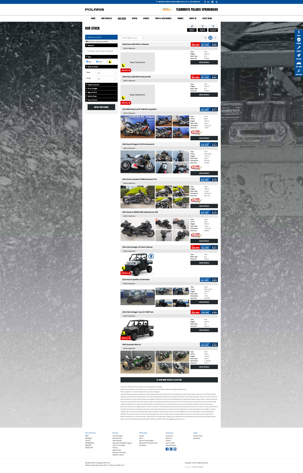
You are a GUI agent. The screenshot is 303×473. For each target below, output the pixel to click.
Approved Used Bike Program (122, 443)
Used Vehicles (117, 440)
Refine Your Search (93, 37)
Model (88, 78)
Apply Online (117, 450)
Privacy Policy (197, 436)
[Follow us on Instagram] (213, 1)
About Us (192, 18)
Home (93, 18)
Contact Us (169, 436)
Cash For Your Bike (119, 445)
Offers (134, 18)
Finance (180, 18)
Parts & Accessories (163, 18)
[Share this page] (216, 1)
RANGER (88, 445)
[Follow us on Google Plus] (209, 1)
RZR (87, 436)
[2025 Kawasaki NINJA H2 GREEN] (154, 362)
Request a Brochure (119, 452)
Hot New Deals (118, 436)
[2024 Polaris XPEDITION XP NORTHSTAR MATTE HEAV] (154, 297)
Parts (141, 438)
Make (88, 72)
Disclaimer (196, 438)
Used (100, 62)
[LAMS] (111, 62)
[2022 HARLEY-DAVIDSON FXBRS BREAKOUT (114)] (154, 197)
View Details (204, 62)
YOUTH (88, 440)
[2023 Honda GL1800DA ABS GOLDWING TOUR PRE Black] (154, 229)
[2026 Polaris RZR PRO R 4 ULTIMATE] (154, 62)
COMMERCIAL (89, 443)
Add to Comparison (129, 48)
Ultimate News (171, 445)
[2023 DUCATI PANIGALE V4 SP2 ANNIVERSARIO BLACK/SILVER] (154, 161)
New (89, 62)
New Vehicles (106, 18)
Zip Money (142, 445)
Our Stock (122, 18)
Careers (168, 440)
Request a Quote (118, 455)
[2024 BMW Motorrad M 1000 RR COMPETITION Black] (154, 126)
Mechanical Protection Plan (148, 443)
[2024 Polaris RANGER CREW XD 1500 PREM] (154, 329)
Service (146, 18)
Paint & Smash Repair (146, 440)
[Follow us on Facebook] (205, 1)
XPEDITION (89, 447)
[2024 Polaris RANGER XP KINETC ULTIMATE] (154, 264)
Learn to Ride (170, 443)
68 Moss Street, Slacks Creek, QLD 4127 (172, 1)
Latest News (207, 18)
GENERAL (88, 438)
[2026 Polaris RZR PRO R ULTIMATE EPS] (154, 94)
